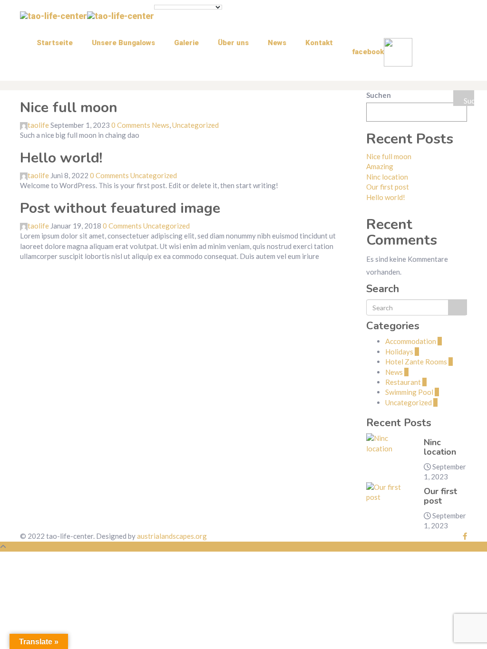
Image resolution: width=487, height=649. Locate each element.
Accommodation (413, 341)
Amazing (379, 166)
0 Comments (130, 125)
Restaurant (406, 382)
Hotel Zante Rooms (419, 361)
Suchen (378, 95)
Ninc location (387, 176)
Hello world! (61, 158)
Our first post (387, 186)
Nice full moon (68, 107)
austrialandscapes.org (172, 536)
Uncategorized (195, 125)
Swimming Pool (412, 392)
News (277, 42)
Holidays (402, 351)
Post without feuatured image (120, 208)
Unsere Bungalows (123, 42)
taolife (38, 125)
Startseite (55, 42)
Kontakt (319, 42)
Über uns (233, 42)
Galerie (186, 42)
